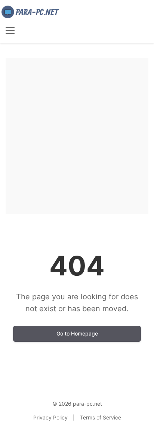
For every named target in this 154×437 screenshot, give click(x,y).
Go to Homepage (77, 333)
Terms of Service (100, 417)
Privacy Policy (50, 417)
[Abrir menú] (10, 30)
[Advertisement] (77, 135)
